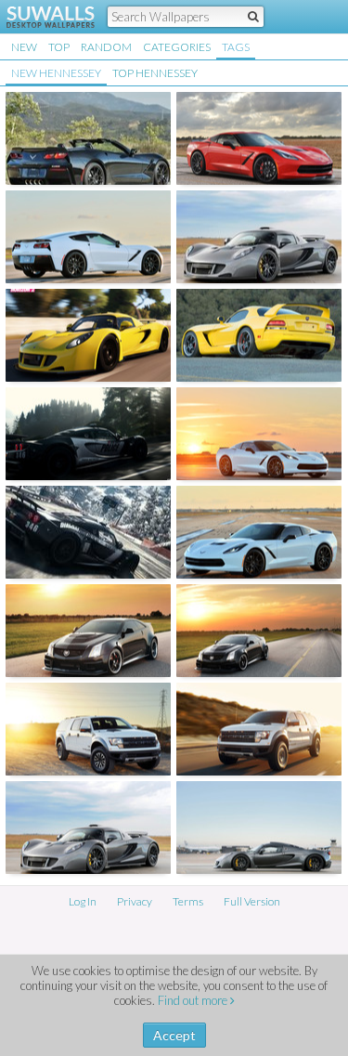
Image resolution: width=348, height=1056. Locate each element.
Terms (188, 901)
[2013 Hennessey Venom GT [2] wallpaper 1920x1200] (259, 827)
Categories (177, 47)
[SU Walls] (39, 17)
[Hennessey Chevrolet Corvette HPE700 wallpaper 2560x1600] (259, 138)
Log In (83, 901)
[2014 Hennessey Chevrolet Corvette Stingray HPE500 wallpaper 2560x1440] (259, 532)
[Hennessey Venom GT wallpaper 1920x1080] (259, 236)
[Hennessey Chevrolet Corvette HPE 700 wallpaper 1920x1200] (88, 138)
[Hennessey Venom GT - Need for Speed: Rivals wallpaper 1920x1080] (88, 532)
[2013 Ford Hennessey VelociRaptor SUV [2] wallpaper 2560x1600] (259, 729)
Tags (236, 47)
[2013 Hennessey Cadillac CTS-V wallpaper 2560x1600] (88, 630)
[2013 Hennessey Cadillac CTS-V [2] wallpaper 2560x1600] (259, 630)
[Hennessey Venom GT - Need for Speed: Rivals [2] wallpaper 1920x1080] (88, 433)
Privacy (134, 901)
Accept (174, 1035)
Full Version (252, 901)
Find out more (194, 1000)
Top (59, 47)
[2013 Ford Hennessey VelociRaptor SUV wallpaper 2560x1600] (88, 729)
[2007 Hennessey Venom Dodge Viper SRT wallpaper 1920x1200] (259, 335)
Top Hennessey (155, 73)
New (24, 47)
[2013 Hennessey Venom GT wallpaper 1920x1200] (88, 827)
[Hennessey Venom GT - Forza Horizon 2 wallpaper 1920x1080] (88, 335)
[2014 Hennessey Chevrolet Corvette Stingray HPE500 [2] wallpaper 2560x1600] (259, 433)
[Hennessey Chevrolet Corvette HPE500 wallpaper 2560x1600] (88, 236)
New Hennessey (56, 73)
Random (106, 47)
